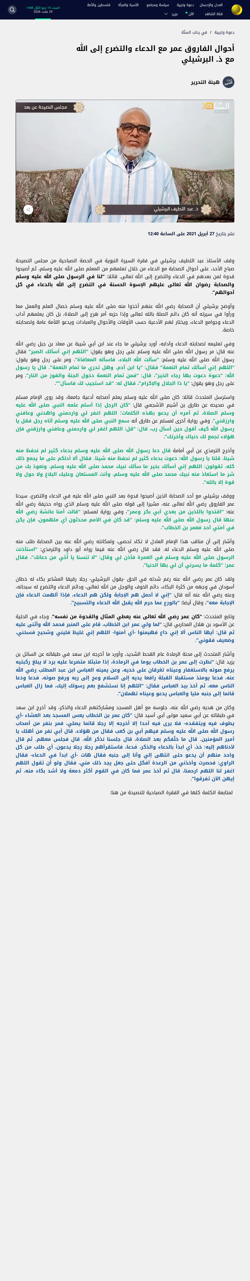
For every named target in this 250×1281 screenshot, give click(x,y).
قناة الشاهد (214, 14)
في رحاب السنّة (194, 32)
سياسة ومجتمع (157, 5)
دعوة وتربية (185, 5)
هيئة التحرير (205, 82)
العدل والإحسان (211, 5)
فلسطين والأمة (98, 5)
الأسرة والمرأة (128, 5)
